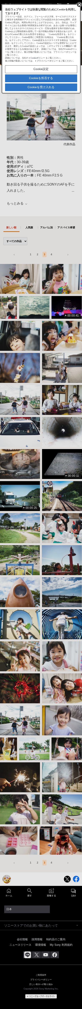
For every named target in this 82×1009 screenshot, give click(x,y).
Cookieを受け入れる (41, 87)
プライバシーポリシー (47, 61)
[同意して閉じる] (79, 4)
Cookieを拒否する (41, 78)
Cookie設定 (41, 69)
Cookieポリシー (37, 58)
